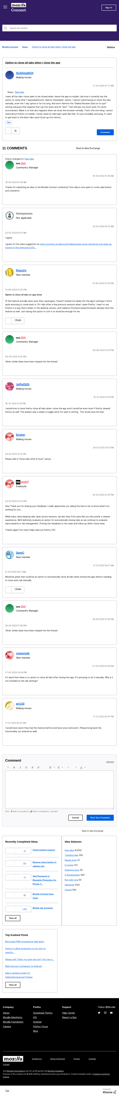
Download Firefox (43, 1009)
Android (37, 1018)
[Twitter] (99, 1009)
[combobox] (59, 28)
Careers (7, 1022)
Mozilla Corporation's (16, 1067)
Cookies (92, 1055)
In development (12, 964)
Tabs (9, 122)
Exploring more (12, 959)
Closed (8, 979)
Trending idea (12, 944)
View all (13, 914)
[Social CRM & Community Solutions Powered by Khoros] (109, 1088)
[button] (8, 130)
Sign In (108, 7)
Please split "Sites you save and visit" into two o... (89, 956)
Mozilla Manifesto (12, 1013)
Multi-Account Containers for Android (83, 962)
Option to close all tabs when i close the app (29, 62)
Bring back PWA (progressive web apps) (84, 938)
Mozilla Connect (19, 7)
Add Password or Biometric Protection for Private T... (48, 876)
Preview (110, 758)
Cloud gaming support (46, 846)
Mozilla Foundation (13, 1018)
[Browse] (5, 7)
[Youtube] (111, 1009)
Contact (6, 1061)
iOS (35, 1013)
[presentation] (8, 763)
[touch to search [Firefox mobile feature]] (106, 147)
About (6, 1009)
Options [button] (111, 47)
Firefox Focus (40, 1022)
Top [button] (8, 1087)
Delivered (10, 974)
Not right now (12, 969)
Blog (35, 1027)
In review (9, 954)
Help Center (68, 1009)
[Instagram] (105, 1009)
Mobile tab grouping (45, 904)
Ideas (25, 47)
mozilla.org (37, 1055)
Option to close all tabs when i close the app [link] (53, 47)
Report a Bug (69, 1013)
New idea (19, 91)
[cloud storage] (111, 147)
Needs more (11, 949)
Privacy (77, 1055)
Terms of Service (57, 1055)
